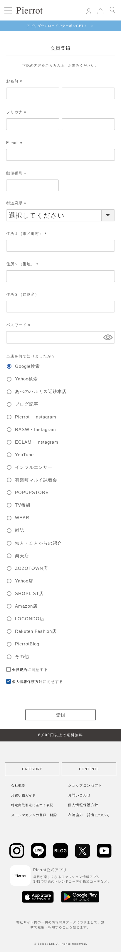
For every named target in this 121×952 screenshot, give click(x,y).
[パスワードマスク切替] (108, 337)
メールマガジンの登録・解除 (34, 815)
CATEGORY (32, 769)
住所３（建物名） (22, 294)
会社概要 (18, 785)
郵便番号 (17, 173)
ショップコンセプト (85, 785)
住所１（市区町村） (27, 233)
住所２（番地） (23, 264)
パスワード (19, 325)
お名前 (15, 81)
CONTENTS (89, 769)
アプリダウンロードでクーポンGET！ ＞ (60, 26)
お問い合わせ (79, 795)
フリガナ (17, 112)
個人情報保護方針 (27, 682)
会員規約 (19, 670)
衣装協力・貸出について (89, 815)
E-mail (15, 143)
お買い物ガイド (23, 795)
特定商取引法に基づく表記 (32, 805)
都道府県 (17, 203)
